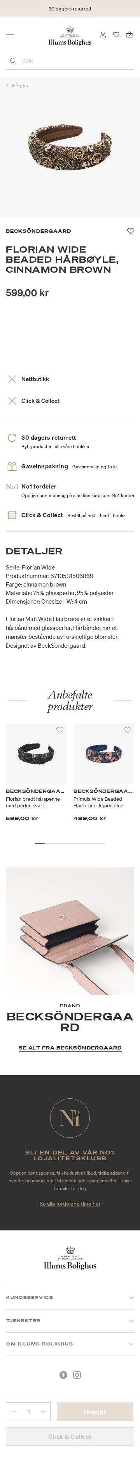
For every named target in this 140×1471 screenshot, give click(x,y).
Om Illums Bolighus (39, 1344)
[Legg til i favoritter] (59, 730)
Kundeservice (29, 1297)
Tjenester (23, 1321)
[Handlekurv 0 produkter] (129, 34)
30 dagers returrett (70, 8)
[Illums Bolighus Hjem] (70, 35)
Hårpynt (21, 85)
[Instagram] (77, 1375)
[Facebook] (63, 1375)
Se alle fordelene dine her (70, 1203)
